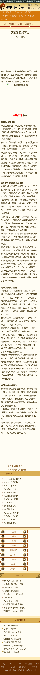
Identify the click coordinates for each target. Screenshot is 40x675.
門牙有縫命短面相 (10, 601)
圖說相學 (13, 550)
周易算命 (13, 569)
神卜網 (3, 24)
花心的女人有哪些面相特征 (14, 608)
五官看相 (13, 564)
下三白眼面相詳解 (11, 496)
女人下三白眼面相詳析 (12, 479)
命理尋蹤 (27, 12)
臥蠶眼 (6, 78)
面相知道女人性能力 (11, 652)
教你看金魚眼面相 (11, 499)
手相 (14, 536)
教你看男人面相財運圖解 (13, 604)
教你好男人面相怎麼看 (12, 642)
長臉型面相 (7, 598)
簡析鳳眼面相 (9, 509)
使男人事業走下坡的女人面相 (15, 649)
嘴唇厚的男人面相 (10, 587)
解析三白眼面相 (10, 486)
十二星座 (28, 664)
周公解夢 (31, 16)
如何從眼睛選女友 (10, 635)
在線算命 (34, 5)
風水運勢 (9, 12)
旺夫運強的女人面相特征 (13, 594)
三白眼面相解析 (10, 489)
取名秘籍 (22, 667)
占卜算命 (13, 555)
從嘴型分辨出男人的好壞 (13, 584)
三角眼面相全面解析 (12, 516)
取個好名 (18, 12)
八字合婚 (33, 667)
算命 (25, 115)
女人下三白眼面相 (11, 482)
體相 (14, 546)
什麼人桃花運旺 (16, 466)
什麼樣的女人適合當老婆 (13, 646)
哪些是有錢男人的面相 (12, 581)
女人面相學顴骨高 (10, 625)
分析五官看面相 (9, 629)
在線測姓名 (35, 8)
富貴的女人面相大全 (18, 470)
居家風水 (11, 667)
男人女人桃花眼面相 (12, 513)
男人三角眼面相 (10, 519)
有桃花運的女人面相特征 (13, 611)
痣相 (14, 541)
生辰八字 (22, 16)
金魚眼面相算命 (10, 492)
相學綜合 (13, 559)
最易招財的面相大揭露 (12, 632)
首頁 (2, 12)
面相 (20, 24)
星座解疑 (13, 16)
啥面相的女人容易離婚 (12, 639)
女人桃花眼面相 (10, 523)
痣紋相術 (4, 19)
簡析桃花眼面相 (10, 506)
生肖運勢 (4, 16)
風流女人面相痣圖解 (11, 591)
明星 (3, 166)
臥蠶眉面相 (8, 502)
